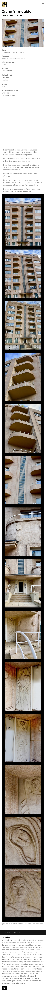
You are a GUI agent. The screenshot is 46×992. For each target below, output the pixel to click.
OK (4, 988)
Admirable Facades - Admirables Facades (4, 4)
